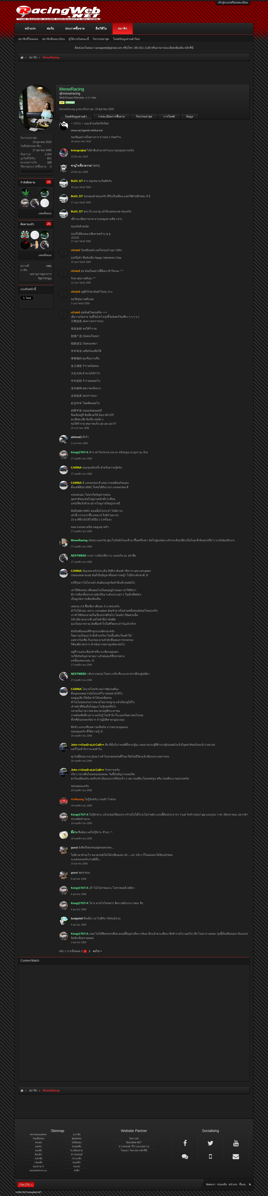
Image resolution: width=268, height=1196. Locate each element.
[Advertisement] (131, 1021)
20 (48, 223)
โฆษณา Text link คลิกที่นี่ (134, 1150)
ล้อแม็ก (38, 1154)
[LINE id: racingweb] (185, 1156)
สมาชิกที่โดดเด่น (28, 39)
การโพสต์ (169, 116)
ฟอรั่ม (50, 28)
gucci (74, 847)
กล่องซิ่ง (38, 1162)
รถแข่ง (76, 1166)
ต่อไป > (97, 951)
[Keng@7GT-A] (25, 203)
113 (49, 162)
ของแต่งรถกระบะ (38, 1170)
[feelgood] (34, 244)
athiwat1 (76, 436)
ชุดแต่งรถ (76, 1138)
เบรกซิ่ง (38, 1158)
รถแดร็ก (76, 1162)
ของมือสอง (38, 1138)
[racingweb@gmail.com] (235, 1156)
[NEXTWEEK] (34, 203)
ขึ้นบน (242, 1184)
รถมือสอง (76, 1142)
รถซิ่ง (76, 1170)
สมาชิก (122, 28)
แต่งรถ (38, 1146)
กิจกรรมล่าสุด (144, 116)
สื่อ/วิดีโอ (101, 28)
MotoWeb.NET (134, 1142)
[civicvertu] (25, 193)
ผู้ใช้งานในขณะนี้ (79, 39)
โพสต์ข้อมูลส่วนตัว (76, 116)
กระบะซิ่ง (76, 1158)
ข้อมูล (189, 116)
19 (48, 181)
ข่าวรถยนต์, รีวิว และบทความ (134, 1146)
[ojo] (25, 244)
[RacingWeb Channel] (235, 1143)
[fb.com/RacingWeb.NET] (185, 1143)
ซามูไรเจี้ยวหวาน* (81, 165)
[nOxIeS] (34, 193)
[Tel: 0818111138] (210, 1156)
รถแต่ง (38, 1142)
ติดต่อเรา (210, 1184)
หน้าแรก (30, 28)
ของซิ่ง (38, 1150)
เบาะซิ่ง (76, 1134)
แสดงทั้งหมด (44, 213)
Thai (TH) (24, 1184)
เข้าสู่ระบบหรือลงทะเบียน (233, 2)
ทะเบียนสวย (76, 1150)
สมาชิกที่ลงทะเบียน (53, 39)
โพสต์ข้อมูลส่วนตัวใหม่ (126, 39)
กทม (48, 265)
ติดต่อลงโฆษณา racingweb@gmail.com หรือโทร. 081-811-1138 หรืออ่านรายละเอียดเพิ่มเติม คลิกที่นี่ (134, 47)
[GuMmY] (25, 235)
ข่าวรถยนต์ (76, 1154)
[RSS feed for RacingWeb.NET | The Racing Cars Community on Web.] (250, 1180)
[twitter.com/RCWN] (210, 1143)
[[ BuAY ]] (44, 193)
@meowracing (69, 93)
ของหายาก (38, 1166)
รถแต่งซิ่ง (76, 1146)
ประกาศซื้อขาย (75, 28)
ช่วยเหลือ (222, 1184)
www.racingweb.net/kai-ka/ (87, 130)
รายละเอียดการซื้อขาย (111, 116)
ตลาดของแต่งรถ (38, 1134)
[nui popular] (44, 203)
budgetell (77, 918)
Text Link (134, 1138)
